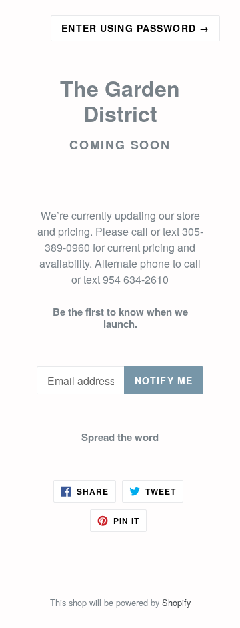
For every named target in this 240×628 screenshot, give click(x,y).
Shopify (176, 602)
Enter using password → (135, 28)
